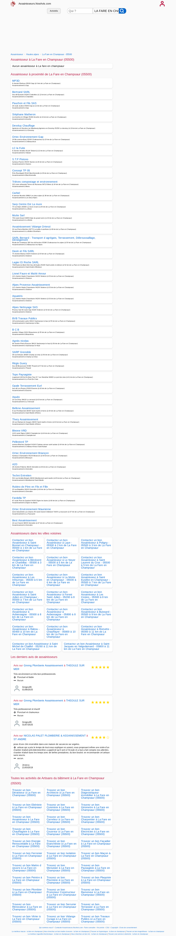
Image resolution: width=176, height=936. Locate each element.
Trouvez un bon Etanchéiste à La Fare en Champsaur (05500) (62, 844)
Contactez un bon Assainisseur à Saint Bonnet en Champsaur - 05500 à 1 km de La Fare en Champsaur (27, 545)
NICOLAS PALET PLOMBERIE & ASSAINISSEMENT (55, 735)
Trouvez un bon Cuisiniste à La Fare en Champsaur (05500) (60, 807)
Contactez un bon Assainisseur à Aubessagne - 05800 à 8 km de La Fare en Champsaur (61, 614)
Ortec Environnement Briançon (30, 453)
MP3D (15, 81)
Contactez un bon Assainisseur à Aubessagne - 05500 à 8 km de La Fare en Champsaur (26, 614)
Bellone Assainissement (26, 408)
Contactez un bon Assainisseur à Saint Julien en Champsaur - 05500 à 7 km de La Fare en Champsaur (27, 597)
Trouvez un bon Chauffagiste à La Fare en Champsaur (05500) (26, 832)
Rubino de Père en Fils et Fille (30, 487)
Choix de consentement (128, 928)
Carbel (16, 193)
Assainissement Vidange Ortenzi (31, 227)
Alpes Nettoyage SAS (25, 307)
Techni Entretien (21, 475)
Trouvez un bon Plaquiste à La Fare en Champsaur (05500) (96, 880)
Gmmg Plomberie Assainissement (43, 665)
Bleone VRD (19, 431)
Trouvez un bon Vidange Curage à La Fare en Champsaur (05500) (61, 919)
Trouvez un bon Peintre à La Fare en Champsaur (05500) (27, 880)
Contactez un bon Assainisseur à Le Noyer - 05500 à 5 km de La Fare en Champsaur (61, 561)
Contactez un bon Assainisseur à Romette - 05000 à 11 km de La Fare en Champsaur (96, 630)
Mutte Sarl (18, 215)
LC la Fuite (18, 148)
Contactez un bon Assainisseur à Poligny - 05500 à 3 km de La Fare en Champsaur (96, 544)
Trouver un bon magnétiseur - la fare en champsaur (145, 931)
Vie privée (100, 928)
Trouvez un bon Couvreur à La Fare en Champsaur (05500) (60, 832)
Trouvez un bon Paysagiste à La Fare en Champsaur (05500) (95, 868)
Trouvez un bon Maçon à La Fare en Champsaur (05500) (95, 856)
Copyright (114, 928)
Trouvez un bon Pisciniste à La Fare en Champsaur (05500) (60, 880)
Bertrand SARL (21, 92)
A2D (14, 464)
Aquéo (16, 397)
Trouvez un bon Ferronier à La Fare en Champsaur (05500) (27, 856)
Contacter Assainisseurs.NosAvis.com (69, 928)
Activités (54, 11)
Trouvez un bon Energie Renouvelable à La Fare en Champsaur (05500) (26, 844)
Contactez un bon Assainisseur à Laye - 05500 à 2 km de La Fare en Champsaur (62, 544)
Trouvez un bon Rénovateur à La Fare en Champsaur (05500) (27, 907)
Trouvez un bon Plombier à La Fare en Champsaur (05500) (27, 892)
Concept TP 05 (21, 170)
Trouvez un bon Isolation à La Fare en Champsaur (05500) (61, 856)
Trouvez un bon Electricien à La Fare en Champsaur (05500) (95, 832)
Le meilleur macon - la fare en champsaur (27, 931)
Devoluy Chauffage (23, 126)
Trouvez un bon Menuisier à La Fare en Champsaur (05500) (60, 868)
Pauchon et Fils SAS (24, 103)
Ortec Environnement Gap (27, 137)
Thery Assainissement (25, 419)
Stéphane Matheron (24, 114)
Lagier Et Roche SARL (25, 262)
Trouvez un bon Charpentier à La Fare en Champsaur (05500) (96, 819)
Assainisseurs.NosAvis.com (35, 3)
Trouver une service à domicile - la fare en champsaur (128, 934)
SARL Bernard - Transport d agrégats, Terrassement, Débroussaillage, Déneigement (53, 239)
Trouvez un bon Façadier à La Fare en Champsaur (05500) (96, 844)
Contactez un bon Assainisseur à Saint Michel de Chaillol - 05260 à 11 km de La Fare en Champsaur (35, 646)
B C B (15, 330)
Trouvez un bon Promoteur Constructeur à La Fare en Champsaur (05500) (61, 893)
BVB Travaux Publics (24, 318)
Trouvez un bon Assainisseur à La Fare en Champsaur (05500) (26, 819)
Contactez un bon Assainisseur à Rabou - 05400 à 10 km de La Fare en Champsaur (26, 630)
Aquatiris (17, 296)
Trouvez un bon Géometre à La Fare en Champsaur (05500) (95, 807)
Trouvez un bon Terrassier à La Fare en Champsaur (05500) (95, 907)
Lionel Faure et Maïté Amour (29, 273)
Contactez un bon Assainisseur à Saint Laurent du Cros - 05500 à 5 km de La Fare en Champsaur (95, 562)
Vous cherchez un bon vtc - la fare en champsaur (89, 934)
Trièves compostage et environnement (34, 182)
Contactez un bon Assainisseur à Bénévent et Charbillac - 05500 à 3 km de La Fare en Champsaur (26, 562)
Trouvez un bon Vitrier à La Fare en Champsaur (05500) (26, 919)
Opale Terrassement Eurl (27, 386)
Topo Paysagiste (22, 374)
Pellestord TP (20, 442)
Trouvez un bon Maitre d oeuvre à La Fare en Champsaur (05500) (26, 868)
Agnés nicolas (20, 341)
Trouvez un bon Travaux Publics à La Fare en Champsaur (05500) (95, 919)
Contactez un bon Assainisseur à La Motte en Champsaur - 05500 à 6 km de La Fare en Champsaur (61, 579)
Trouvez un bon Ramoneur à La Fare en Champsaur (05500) (95, 892)
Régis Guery (19, 363)
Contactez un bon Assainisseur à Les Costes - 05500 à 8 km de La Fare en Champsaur (94, 597)
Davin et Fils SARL (23, 251)
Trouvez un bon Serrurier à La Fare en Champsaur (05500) (61, 907)
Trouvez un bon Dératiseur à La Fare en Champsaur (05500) (26, 793)
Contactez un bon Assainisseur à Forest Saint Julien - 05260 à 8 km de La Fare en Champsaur (61, 597)
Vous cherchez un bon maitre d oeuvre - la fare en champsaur (66, 931)
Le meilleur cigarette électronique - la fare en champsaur (49, 934)
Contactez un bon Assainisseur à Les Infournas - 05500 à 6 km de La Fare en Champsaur (27, 579)
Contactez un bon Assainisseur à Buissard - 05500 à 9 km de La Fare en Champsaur (96, 613)
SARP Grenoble (21, 352)
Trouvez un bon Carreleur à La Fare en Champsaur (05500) (60, 819)
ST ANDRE (20, 739)
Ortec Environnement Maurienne (31, 509)
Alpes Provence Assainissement (31, 285)
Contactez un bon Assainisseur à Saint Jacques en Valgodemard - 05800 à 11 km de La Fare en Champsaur (87, 646)
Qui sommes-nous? (46, 928)
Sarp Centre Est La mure (27, 204)
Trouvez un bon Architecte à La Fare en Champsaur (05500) (60, 793)
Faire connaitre (89, 928)
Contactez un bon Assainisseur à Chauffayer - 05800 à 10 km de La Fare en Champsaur (61, 631)
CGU (107, 928)
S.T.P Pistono (20, 159)
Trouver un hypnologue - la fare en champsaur (108, 931)
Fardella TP (19, 498)
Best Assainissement (24, 520)
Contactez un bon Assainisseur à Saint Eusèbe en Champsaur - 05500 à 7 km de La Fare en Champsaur (96, 579)
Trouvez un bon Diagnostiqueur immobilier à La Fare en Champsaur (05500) (95, 794)
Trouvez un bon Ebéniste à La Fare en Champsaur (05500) (27, 807)
